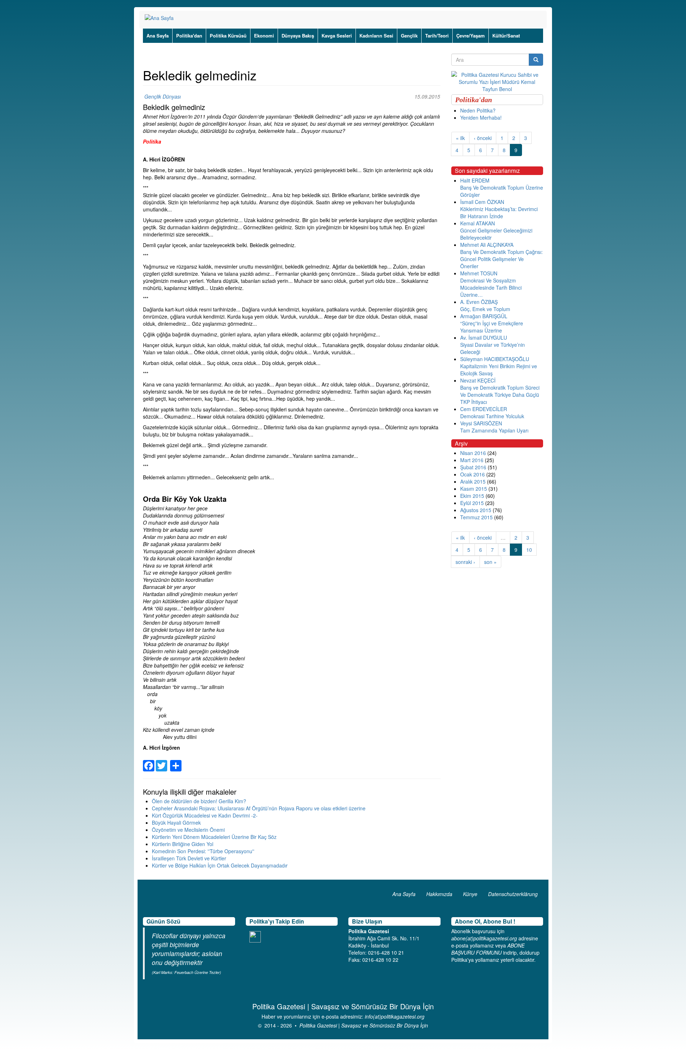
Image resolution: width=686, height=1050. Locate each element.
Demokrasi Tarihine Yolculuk (492, 416)
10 (529, 549)
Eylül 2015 (472, 502)
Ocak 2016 (472, 474)
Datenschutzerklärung (513, 894)
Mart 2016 (471, 460)
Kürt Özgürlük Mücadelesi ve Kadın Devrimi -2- (205, 815)
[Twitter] (161, 761)
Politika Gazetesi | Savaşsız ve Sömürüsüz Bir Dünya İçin (363, 1025)
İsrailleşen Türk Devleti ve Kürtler (189, 858)
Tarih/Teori (437, 35)
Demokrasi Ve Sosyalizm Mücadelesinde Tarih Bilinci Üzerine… (491, 287)
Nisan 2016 (473, 452)
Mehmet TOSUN (478, 273)
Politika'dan (189, 35)
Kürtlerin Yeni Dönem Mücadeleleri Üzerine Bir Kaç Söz (214, 836)
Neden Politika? (478, 110)
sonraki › (465, 561)
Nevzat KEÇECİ (478, 380)
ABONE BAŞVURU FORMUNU (488, 949)
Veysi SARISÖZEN (481, 423)
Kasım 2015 (473, 488)
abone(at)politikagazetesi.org (484, 938)
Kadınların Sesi (376, 35)
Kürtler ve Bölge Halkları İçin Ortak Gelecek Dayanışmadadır (220, 865)
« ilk (460, 137)
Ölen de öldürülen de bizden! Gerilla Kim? (199, 801)
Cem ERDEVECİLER (483, 408)
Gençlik (409, 35)
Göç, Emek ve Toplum (485, 308)
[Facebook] (148, 761)
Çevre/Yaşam (470, 35)
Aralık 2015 (473, 481)
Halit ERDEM (474, 180)
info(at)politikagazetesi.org (394, 1016)
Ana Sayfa (157, 35)
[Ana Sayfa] (162, 17)
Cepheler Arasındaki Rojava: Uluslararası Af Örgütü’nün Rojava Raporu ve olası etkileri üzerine (259, 808)
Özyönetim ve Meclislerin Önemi (188, 829)
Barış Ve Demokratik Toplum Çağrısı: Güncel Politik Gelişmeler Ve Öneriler (501, 259)
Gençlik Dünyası (162, 96)
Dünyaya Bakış (298, 35)
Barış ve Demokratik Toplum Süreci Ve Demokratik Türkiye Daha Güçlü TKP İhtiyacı (500, 394)
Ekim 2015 (472, 495)
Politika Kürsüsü (228, 35)
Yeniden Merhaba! (481, 117)
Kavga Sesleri (337, 35)
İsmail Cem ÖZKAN (482, 201)
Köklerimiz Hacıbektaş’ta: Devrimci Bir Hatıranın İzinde (499, 212)
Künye (470, 894)
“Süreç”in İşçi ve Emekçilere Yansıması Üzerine (491, 327)
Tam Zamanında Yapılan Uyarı (494, 430)
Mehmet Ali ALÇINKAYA (486, 244)
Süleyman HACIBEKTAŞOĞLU (494, 358)
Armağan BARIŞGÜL (483, 316)
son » (490, 561)
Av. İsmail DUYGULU (483, 337)
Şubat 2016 (473, 467)
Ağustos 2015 (475, 510)
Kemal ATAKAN (477, 223)
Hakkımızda (439, 894)
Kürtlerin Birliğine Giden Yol (182, 844)
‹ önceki (483, 137)
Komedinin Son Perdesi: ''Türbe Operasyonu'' (203, 851)
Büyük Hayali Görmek (176, 822)
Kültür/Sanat (506, 35)
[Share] (176, 761)
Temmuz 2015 (476, 517)
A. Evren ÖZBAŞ (479, 301)
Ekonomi (264, 35)
